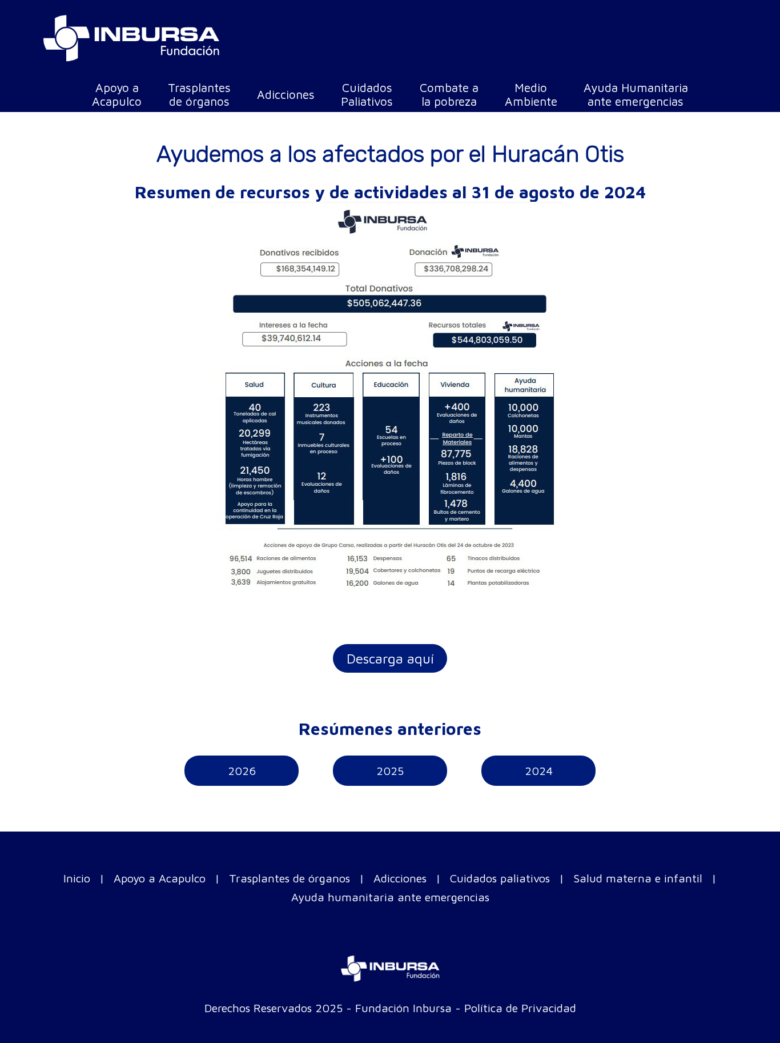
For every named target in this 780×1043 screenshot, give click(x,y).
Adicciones (400, 878)
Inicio (76, 878)
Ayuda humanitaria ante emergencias (390, 897)
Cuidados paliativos (500, 878)
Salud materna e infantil (637, 878)
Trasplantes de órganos (289, 878)
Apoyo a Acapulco (160, 878)
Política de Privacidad (520, 1007)
